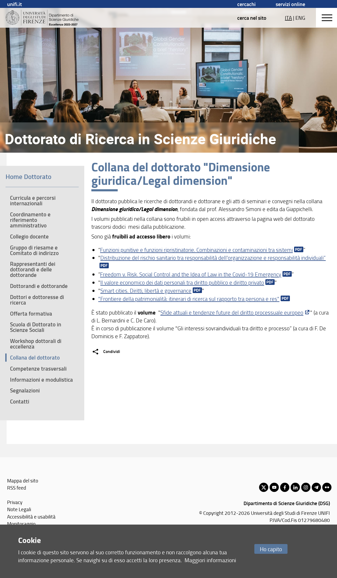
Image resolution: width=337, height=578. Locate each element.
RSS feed (16, 487)
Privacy (14, 502)
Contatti (19, 401)
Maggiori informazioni (210, 560)
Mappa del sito (22, 480)
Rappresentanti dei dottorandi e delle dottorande (32, 269)
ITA (288, 17)
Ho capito (271, 549)
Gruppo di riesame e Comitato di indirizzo (34, 250)
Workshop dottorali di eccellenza (35, 343)
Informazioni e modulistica (41, 379)
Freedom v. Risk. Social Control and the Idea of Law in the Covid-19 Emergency (190, 274)
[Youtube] (274, 487)
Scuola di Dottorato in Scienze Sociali (35, 327)
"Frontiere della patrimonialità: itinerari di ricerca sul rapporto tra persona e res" (188, 298)
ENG (300, 17)
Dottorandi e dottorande (39, 286)
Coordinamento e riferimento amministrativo (30, 219)
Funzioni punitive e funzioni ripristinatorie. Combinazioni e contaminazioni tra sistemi (196, 249)
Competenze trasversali (38, 368)
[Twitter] (263, 487)
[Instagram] (305, 487)
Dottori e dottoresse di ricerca (37, 299)
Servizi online (290, 4)
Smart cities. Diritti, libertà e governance (145, 290)
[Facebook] (284, 487)
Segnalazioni (25, 390)
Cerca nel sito (251, 17)
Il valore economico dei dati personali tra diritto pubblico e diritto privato (182, 282)
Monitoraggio (21, 523)
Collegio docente (29, 236)
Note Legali (19, 509)
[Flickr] (326, 487)
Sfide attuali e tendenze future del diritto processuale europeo (231, 312)
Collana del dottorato (35, 357)
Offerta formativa (31, 313)
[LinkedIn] (295, 487)
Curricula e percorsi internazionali (33, 200)
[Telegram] (316, 487)
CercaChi (246, 4)
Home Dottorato (28, 176)
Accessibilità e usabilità (31, 516)
